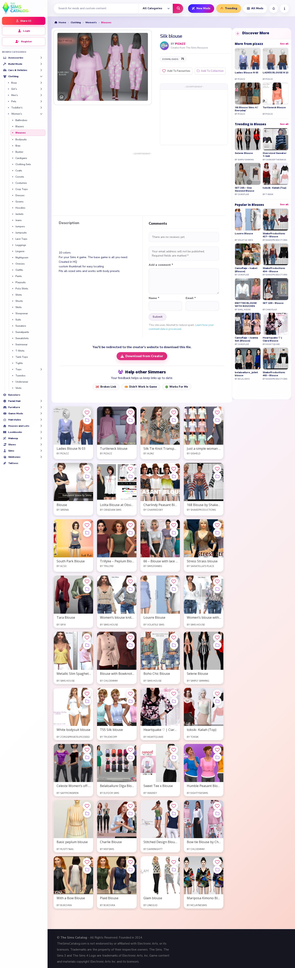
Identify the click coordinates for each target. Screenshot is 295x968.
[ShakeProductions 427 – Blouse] (276, 219)
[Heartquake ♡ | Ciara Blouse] (276, 324)
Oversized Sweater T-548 (275, 155)
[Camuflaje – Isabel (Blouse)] (248, 254)
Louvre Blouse (244, 233)
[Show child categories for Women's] (41, 114)
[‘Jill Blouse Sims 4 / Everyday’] (248, 93)
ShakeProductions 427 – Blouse (274, 235)
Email (191, 298)
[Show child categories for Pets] (41, 101)
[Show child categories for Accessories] (41, 58)
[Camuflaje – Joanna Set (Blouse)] (248, 324)
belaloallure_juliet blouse (246, 374)
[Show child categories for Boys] (41, 83)
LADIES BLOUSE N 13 (275, 72)
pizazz (180, 43)
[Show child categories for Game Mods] (41, 413)
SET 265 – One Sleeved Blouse (244, 189)
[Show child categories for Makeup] (41, 438)
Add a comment (161, 265)
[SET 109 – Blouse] (276, 289)
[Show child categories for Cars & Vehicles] (41, 70)
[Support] (284, 8)
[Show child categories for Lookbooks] (41, 432)
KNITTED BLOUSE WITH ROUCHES (246, 305)
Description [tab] (69, 223)
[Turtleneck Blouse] (276, 93)
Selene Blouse (244, 153)
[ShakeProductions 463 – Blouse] (276, 359)
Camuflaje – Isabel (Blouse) (246, 270)
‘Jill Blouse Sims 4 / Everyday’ (246, 109)
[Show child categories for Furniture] (41, 407)
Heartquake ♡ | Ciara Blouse (272, 339)
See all (284, 43)
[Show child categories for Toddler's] (41, 107)
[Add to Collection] (87, 420)
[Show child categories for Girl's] (41, 89)
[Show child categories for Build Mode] (41, 64)
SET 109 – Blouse (273, 303)
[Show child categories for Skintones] (41, 457)
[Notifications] (273, 8)
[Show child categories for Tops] (41, 369)
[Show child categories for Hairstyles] (41, 419)
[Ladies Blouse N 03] (248, 59)
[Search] (178, 8)
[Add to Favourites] (87, 412)
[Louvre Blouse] (248, 219)
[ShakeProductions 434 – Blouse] (276, 254)
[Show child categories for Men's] (41, 95)
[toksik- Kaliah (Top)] (276, 174)
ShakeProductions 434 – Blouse (274, 270)
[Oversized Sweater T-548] (276, 139)
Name (154, 298)
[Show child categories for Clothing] (41, 76)
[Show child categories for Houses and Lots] (41, 426)
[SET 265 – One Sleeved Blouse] (248, 174)
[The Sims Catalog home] (23, 7)
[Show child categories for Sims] (41, 451)
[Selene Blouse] (248, 139)
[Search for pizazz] (164, 45)
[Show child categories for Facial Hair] (41, 401)
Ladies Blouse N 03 (246, 72)
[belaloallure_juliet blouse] (248, 359)
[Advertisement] (194, 117)
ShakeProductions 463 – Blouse (274, 374)
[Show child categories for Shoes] (41, 444)
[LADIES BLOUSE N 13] (276, 59)
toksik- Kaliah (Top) (274, 187)
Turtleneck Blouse (274, 107)
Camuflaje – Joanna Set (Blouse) (246, 339)
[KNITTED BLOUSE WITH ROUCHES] (248, 289)
